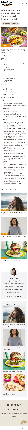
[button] (22, 3)
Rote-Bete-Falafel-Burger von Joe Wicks (11, 260)
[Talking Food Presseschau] (7, 3)
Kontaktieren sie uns (14, 296)
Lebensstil (5, 45)
